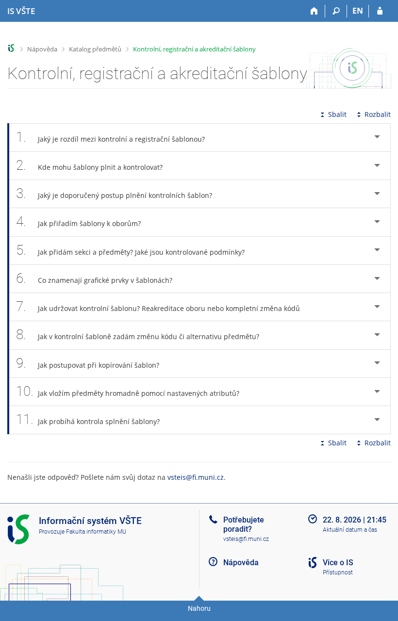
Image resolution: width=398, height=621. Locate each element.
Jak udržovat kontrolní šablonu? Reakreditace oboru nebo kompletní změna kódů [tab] (158, 306)
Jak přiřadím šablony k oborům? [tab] (78, 221)
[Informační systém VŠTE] (11, 48)
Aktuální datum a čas (350, 529)
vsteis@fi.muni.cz (195, 477)
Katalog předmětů (95, 49)
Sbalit (337, 114)
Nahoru (199, 608)
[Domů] (314, 11)
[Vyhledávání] (336, 11)
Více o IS (338, 562)
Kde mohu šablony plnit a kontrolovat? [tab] (89, 165)
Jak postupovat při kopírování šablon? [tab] (87, 363)
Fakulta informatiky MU (96, 531)
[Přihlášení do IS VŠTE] (380, 11)
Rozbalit (378, 114)
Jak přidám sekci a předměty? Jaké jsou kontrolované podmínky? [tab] (130, 250)
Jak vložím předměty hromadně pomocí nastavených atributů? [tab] (127, 391)
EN (357, 10)
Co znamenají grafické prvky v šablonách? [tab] (94, 278)
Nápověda (42, 49)
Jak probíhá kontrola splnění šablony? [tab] (88, 419)
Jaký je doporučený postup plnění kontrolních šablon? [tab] (114, 193)
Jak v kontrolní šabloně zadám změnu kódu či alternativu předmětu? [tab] (137, 335)
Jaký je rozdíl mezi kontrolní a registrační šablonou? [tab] (110, 137)
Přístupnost (338, 572)
